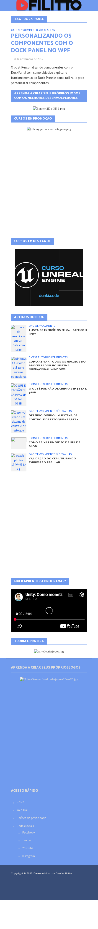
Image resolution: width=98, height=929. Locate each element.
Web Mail (22, 810)
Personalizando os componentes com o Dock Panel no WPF (42, 43)
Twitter (26, 840)
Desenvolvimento (26, 30)
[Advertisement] (49, 184)
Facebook (28, 832)
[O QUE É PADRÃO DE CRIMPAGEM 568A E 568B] (19, 394)
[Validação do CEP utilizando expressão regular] (19, 462)
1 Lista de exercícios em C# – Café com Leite (58, 332)
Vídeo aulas (47, 30)
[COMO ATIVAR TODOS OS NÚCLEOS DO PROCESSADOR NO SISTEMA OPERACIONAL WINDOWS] (19, 367)
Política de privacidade (31, 818)
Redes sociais (25, 826)
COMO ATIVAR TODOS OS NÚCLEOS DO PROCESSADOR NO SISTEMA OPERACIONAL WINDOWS (57, 365)
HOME (20, 802)
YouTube (28, 848)
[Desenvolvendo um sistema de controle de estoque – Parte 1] (19, 421)
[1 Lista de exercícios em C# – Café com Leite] (19, 338)
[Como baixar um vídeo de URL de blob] (19, 443)
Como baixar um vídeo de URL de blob (54, 444)
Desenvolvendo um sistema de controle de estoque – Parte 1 (53, 417)
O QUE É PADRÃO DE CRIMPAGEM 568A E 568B (58, 391)
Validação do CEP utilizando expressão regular (52, 460)
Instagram (28, 856)
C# (12, 30)
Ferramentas (59, 357)
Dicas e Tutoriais (39, 357)
